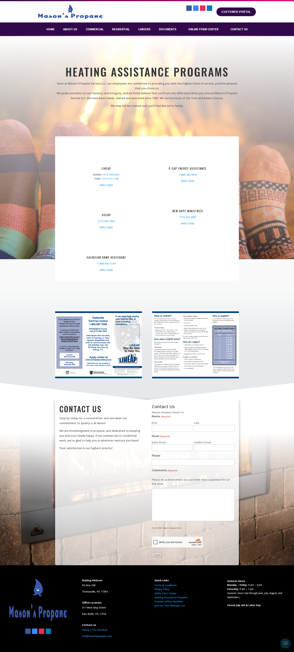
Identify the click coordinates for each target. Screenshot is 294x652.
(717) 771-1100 (110, 178)
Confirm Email (202, 442)
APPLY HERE (106, 185)
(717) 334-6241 (111, 174)
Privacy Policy (161, 589)
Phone (156, 455)
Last (196, 422)
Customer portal (236, 12)
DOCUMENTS (167, 29)
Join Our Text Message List (169, 605)
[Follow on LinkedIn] (209, 8)
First (154, 422)
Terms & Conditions (165, 585)
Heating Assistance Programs (171, 597)
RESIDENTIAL (121, 29)
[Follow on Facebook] (189, 8)
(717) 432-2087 (187, 217)
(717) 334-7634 (106, 221)
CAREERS (144, 29)
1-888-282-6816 (188, 174)
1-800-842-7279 (106, 263)
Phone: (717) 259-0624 (94, 629)
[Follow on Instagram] (202, 8)
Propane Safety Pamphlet (168, 601)
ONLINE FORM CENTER (203, 29)
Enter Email (159, 442)
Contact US (239, 29)
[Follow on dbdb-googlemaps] (196, 8)
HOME (50, 29)
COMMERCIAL (95, 29)
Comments (164, 470)
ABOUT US (70, 29)
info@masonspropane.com (97, 636)
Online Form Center (165, 593)
